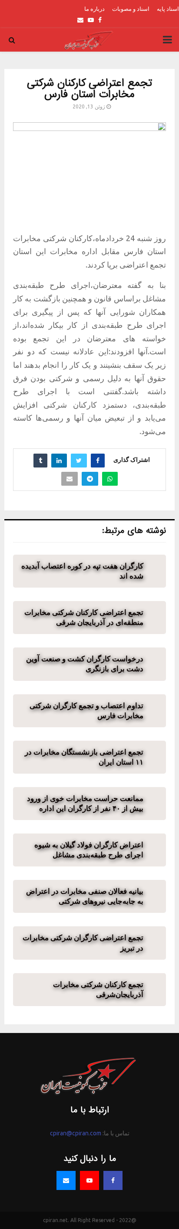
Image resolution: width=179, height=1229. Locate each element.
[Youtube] (89, 1180)
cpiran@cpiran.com (75, 1133)
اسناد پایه (168, 9)
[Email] (66, 1180)
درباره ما (94, 9)
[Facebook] (113, 1180)
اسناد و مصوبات (130, 9)
